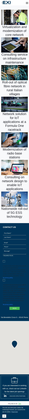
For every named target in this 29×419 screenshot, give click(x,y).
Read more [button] (14, 412)
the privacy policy (8, 277)
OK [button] (4, 416)
